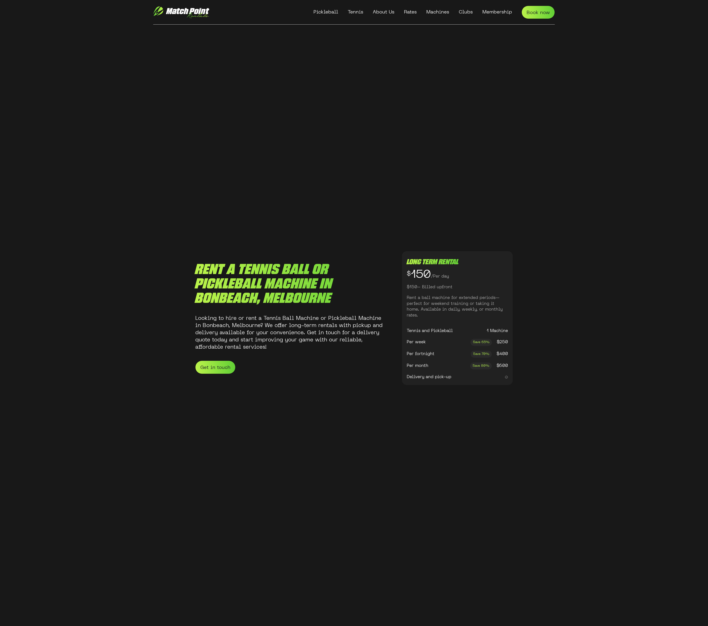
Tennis (355, 12)
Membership (497, 12)
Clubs (466, 12)
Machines (437, 12)
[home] (181, 12)
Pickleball (325, 12)
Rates (410, 12)
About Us (383, 12)
